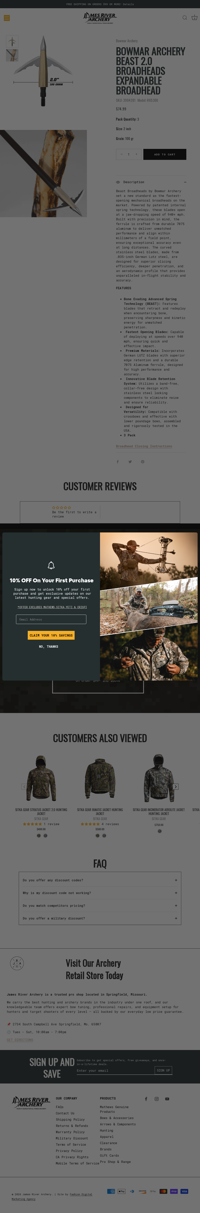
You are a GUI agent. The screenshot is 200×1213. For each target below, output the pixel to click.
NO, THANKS (48, 646)
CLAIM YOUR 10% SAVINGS (51, 635)
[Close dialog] (8, 538)
